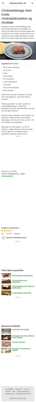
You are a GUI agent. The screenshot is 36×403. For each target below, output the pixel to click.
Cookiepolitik (9, 394)
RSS (14, 391)
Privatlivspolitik (23, 391)
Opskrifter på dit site (23, 394)
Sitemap (8, 391)
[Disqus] (18, 202)
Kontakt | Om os (22, 389)
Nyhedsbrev (9, 389)
